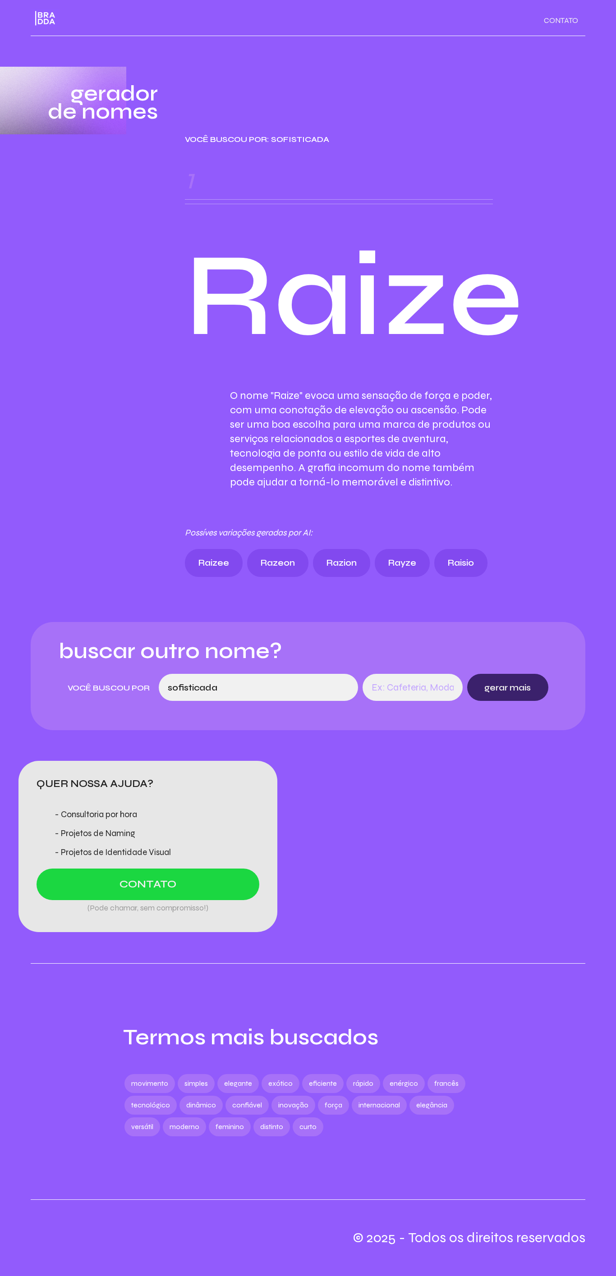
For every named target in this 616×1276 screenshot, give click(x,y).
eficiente (323, 1083)
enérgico (404, 1083)
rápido (363, 1083)
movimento (149, 1083)
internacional (379, 1105)
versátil (142, 1126)
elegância (431, 1105)
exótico (280, 1083)
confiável (247, 1105)
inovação (293, 1105)
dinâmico (201, 1105)
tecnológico (150, 1105)
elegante (238, 1083)
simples (196, 1083)
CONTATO (561, 20)
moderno (184, 1126)
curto (308, 1126)
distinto (271, 1126)
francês (446, 1083)
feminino (230, 1126)
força (333, 1105)
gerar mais (507, 687)
